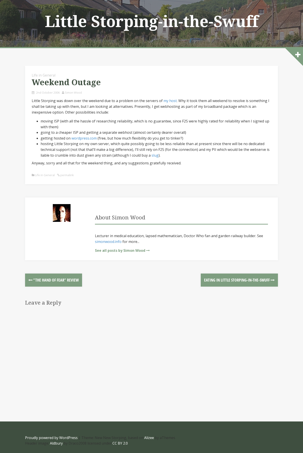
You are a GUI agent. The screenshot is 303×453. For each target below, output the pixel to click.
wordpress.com (84, 138)
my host (170, 100)
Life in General (43, 75)
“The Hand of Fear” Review (55, 280)
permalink (67, 175)
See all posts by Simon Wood (120, 250)
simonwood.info (108, 241)
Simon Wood (73, 93)
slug (155, 155)
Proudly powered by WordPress (51, 437)
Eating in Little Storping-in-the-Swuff (237, 280)
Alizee (149, 437)
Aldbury (56, 443)
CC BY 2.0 (120, 443)
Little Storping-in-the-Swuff (151, 22)
